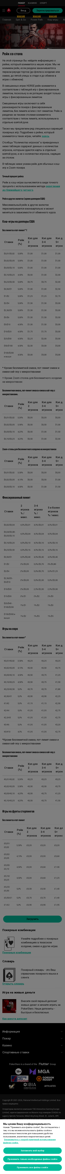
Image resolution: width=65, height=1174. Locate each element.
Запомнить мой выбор (32, 1150)
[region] (32, 1146)
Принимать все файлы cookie (32, 1167)
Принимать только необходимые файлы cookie (32, 1159)
